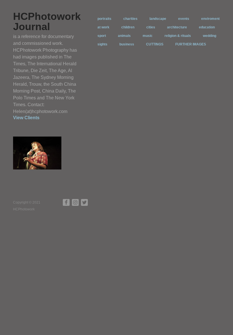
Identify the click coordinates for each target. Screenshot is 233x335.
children (127, 27)
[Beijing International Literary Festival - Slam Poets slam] (37, 153)
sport (101, 35)
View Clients (26, 117)
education (207, 27)
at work (103, 27)
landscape (157, 18)
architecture (177, 27)
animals (124, 35)
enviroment (210, 18)
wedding (209, 35)
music (148, 35)
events (183, 18)
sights (102, 44)
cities (150, 27)
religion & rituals (178, 35)
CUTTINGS (154, 44)
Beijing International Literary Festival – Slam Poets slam (38, 169)
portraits (104, 18)
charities (130, 18)
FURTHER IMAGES (190, 44)
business (126, 44)
